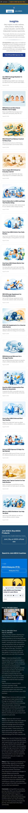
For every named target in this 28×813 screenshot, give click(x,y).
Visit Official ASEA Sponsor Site (14, 55)
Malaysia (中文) (14, 570)
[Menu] (14, 8)
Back (4, 563)
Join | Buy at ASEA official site (14, 540)
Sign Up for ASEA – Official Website (14, 588)
